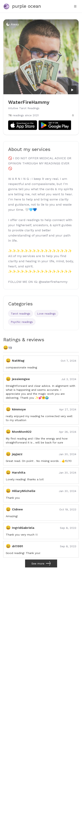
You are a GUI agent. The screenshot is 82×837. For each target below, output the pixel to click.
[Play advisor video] (72, 90)
